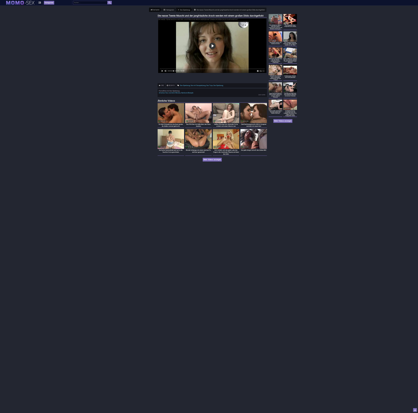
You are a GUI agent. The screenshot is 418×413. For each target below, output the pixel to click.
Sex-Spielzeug (185, 85)
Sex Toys (209, 85)
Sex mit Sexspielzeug (198, 85)
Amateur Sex (163, 93)
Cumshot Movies (174, 93)
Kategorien (49, 3)
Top (415, 410)
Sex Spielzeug (218, 85)
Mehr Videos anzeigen (212, 160)
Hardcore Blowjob (187, 93)
